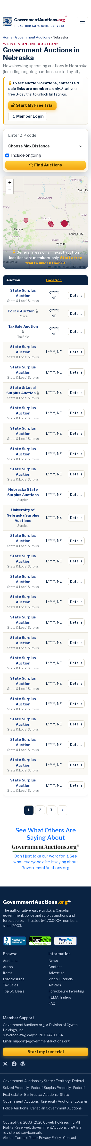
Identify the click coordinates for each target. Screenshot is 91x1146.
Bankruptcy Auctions (41, 1094)
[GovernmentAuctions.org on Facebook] (14, 1064)
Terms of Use (26, 1138)
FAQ (52, 1003)
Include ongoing (26, 155)
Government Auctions (32, 37)
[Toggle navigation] (82, 21)
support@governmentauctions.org (41, 1041)
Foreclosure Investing (66, 991)
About (8, 1138)
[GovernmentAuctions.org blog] (22, 1064)
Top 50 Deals (14, 991)
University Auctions (56, 1101)
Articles (55, 985)
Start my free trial (45, 1052)
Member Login (30, 116)
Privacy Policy (50, 1138)
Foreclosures (14, 979)
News (53, 961)
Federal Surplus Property (51, 1088)
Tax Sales (10, 985)
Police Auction (21, 311)
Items (8, 973)
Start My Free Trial (35, 105)
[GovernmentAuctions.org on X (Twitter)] (5, 1064)
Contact (55, 967)
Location (54, 280)
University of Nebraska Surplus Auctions (23, 515)
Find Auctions (48, 165)
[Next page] (62, 810)
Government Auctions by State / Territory (36, 1081)
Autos (8, 967)
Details (76, 295)
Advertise (57, 973)
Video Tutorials (61, 979)
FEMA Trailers (60, 997)
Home (8, 37)
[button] (9, 182)
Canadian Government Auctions (56, 1108)
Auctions (10, 961)
